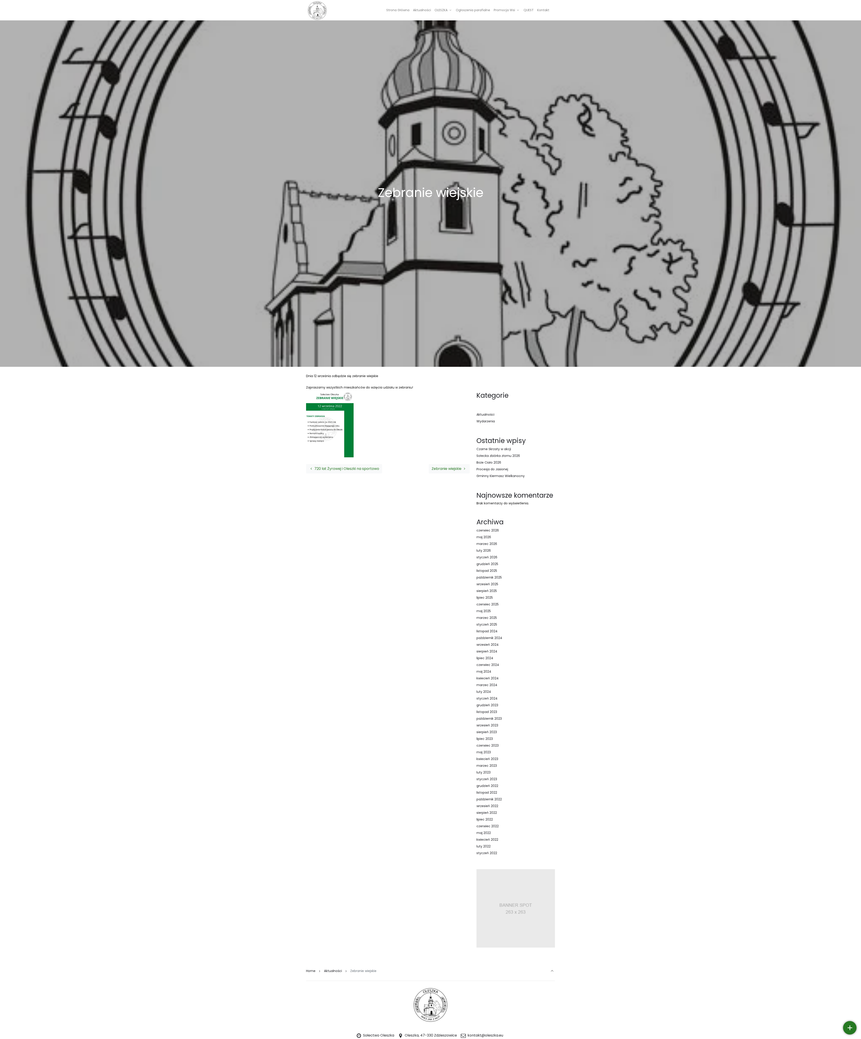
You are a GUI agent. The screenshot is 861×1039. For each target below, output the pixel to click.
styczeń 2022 (486, 853)
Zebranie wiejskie (447, 468)
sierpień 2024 (486, 651)
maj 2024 (483, 671)
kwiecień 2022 (487, 839)
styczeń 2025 (486, 624)
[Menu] (850, 1028)
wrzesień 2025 (487, 584)
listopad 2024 (487, 631)
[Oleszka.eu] (317, 10)
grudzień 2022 (487, 786)
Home (310, 971)
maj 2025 (483, 611)
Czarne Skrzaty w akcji (493, 449)
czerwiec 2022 (487, 826)
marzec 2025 (486, 618)
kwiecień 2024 (487, 678)
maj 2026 (483, 537)
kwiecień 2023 (487, 759)
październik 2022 (489, 799)
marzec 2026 (486, 544)
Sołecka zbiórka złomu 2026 (498, 456)
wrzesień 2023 (487, 725)
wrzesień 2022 (487, 806)
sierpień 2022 (486, 812)
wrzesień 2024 (487, 644)
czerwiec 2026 (487, 530)
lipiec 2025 (484, 597)
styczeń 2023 (486, 779)
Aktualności (485, 414)
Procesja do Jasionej (492, 469)
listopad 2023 (486, 712)
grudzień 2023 (487, 705)
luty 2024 (483, 691)
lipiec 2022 (484, 819)
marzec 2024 (486, 685)
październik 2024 (489, 638)
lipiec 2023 (484, 739)
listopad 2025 (486, 570)
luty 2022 (483, 846)
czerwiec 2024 (487, 665)
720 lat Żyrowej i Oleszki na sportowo (346, 468)
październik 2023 (489, 718)
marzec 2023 (486, 765)
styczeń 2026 (486, 557)
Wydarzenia (485, 421)
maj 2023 (483, 752)
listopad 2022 (486, 792)
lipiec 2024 (484, 658)
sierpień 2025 (486, 591)
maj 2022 (483, 833)
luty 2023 (483, 772)
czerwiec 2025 (487, 604)
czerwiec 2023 (487, 745)
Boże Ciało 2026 (488, 462)
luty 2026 (483, 550)
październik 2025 (489, 577)
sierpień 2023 (486, 732)
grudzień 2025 (487, 564)
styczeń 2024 (487, 698)
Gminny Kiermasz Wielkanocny (500, 476)
